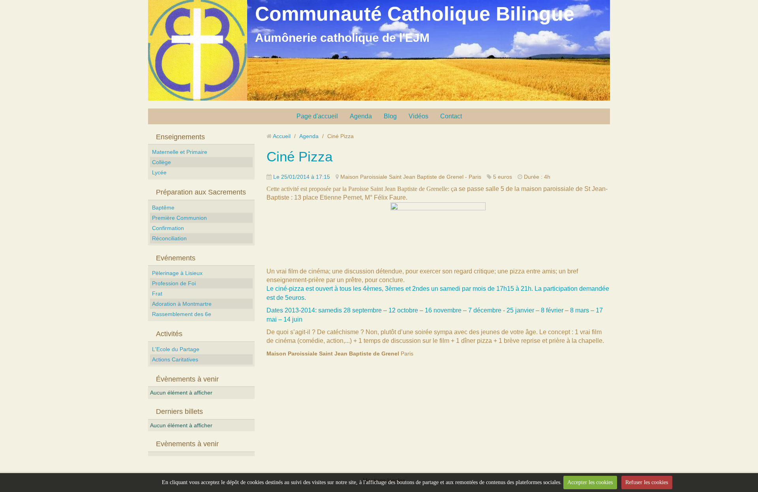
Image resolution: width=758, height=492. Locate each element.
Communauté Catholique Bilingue (414, 14)
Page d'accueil (317, 116)
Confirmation (168, 228)
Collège (161, 162)
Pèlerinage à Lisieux (177, 273)
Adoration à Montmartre (182, 304)
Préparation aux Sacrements (201, 192)
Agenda (361, 116)
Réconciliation (169, 238)
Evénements (175, 258)
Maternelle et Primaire (179, 152)
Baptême (163, 207)
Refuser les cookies (646, 482)
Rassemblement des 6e (181, 314)
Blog (390, 116)
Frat (157, 293)
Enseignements (180, 137)
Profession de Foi (174, 283)
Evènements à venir (187, 444)
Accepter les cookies (590, 482)
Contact (451, 116)
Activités (169, 334)
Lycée (159, 172)
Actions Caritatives (175, 359)
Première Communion (179, 218)
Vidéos (418, 116)
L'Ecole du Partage (175, 349)
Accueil (282, 136)
